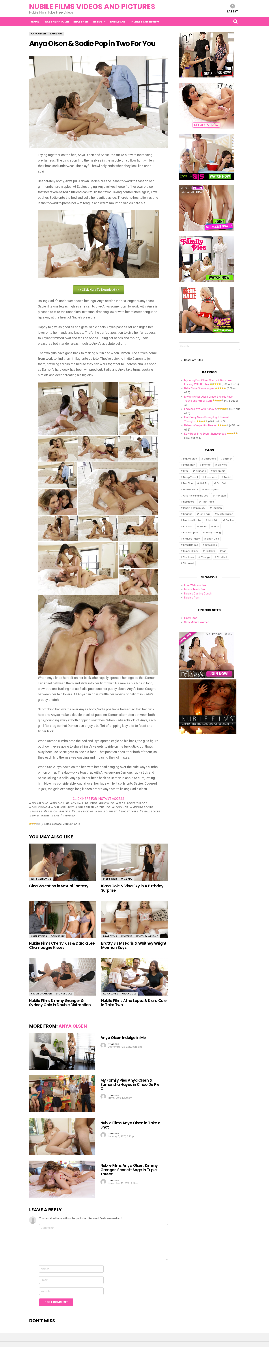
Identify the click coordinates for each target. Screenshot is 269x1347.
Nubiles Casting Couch (198, 593)
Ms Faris (126, 936)
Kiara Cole (110, 879)
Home (35, 21)
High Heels (208, 501)
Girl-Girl (221, 483)
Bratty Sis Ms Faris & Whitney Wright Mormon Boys (133, 945)
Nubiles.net (118, 21)
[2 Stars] (32, 824)
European (211, 477)
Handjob (221, 495)
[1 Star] (30, 824)
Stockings (211, 545)
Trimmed (69, 815)
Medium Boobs (143, 807)
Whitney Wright (147, 936)
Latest (232, 11)
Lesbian (217, 508)
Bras (122, 803)
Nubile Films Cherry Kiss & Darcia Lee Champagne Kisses (62, 945)
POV (216, 526)
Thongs (205, 557)
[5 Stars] (39, 824)
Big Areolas (40, 803)
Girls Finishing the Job (94, 807)
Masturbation (225, 514)
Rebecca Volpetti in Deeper (200, 425)
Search (235, 21)
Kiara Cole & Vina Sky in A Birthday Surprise (132, 888)
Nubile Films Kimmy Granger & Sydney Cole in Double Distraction (60, 1002)
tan (56, 815)
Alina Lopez (110, 993)
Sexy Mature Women (196, 622)
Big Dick (58, 803)
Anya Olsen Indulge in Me (123, 1037)
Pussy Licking (84, 811)
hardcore (189, 501)
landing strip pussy (194, 508)
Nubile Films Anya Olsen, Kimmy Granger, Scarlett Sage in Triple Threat (129, 1170)
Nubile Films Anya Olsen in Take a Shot (130, 1125)
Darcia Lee (58, 936)
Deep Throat (138, 803)
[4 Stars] (37, 824)
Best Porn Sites (193, 360)
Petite (65, 811)
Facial (227, 477)
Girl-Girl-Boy (64, 807)
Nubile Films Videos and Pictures (92, 6)
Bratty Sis (81, 21)
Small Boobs (151, 811)
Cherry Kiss (39, 936)
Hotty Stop (190, 618)
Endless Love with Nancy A (200, 409)
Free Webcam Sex (195, 585)
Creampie (219, 471)
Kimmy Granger (41, 993)
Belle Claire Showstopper (199, 388)
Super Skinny (41, 815)
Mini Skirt (213, 520)
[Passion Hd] (207, 733)
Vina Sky (126, 879)
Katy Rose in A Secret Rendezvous (205, 433)
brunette (201, 471)
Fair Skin (188, 483)
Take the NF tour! (56, 21)
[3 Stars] (34, 824)
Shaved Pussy (107, 811)
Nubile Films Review (145, 21)
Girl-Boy (205, 483)
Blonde (92, 803)
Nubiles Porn (191, 597)
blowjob (108, 803)
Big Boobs (210, 458)
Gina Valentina (41, 879)
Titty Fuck (222, 557)
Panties (37, 811)
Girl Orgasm (41, 807)
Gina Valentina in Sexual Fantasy (58, 886)
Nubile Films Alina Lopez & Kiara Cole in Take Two (134, 1002)
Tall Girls (210, 551)
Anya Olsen (73, 1026)
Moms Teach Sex (194, 589)
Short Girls (129, 811)
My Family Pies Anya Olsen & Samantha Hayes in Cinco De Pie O (129, 1085)
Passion (51, 811)
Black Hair (75, 803)
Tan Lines (188, 557)
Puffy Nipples (190, 532)
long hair (122, 807)
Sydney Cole (64, 993)
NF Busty (99, 21)
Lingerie (188, 514)
